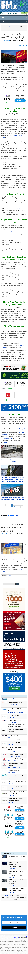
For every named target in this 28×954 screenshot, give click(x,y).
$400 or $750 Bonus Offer (14, 767)
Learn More (12, 860)
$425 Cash (10, 779)
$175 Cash (10, 788)
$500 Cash (10, 733)
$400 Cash (10, 744)
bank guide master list (6, 438)
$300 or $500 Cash (13, 772)
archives (5, 442)
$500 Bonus (11, 737)
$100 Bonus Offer (12, 761)
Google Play (8, 231)
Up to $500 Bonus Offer (14, 756)
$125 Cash (10, 783)
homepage (18, 208)
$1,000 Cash (11, 795)
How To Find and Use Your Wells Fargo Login (13, 35)
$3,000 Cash (11, 717)
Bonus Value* (8, 895)
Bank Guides (8, 518)
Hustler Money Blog (14, 5)
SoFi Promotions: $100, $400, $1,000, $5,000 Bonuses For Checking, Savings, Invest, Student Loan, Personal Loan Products (13, 479)
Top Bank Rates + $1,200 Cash (16, 712)
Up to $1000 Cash (12, 751)
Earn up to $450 (12, 722)
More (16, 515)
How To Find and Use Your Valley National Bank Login (12, 527)
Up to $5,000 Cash (13, 704)
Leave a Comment (23, 45)
